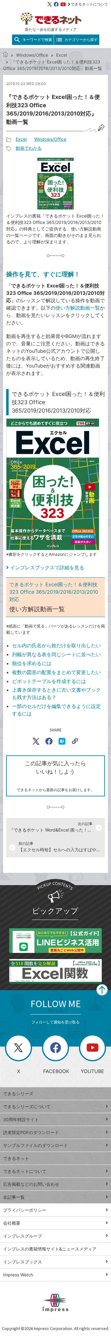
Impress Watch (18, 1274)
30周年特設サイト (21, 1119)
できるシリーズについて (27, 1106)
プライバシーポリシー (24, 1210)
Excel (61, 55)
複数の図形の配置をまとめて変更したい (56, 672)
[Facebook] (56, 4)
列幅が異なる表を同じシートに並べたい (56, 654)
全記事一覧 (14, 1197)
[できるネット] (5, 55)
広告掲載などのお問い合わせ (31, 1184)
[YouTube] (63, 4)
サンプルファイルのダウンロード (35, 1145)
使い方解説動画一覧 (78, 308)
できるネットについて (89, 4)
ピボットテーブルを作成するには (49, 681)
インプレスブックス (22, 1261)
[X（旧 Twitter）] (49, 4)
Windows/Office (32, 55)
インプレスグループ (22, 1235)
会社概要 (11, 1223)
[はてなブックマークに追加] (62, 741)
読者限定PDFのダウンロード (31, 1132)
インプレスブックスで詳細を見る (47, 567)
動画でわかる (29, 148)
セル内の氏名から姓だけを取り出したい (56, 645)
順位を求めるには (31, 663)
